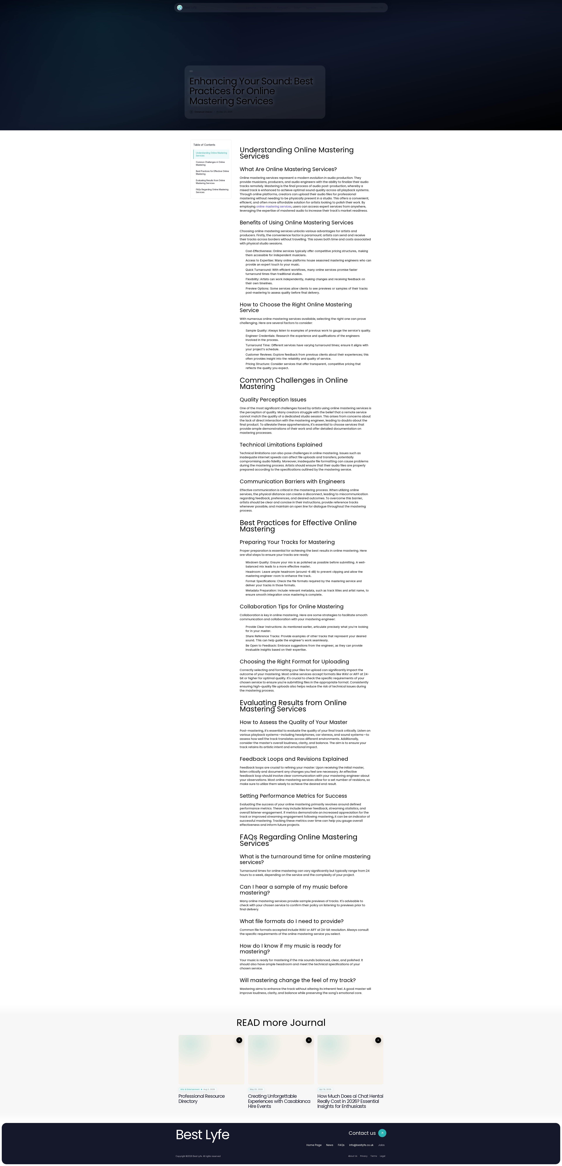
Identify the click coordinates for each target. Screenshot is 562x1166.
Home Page (314, 1145)
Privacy (363, 1156)
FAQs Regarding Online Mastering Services (212, 190)
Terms (373, 1156)
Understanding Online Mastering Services (211, 154)
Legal (382, 1156)
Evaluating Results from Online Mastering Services (210, 181)
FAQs (341, 1145)
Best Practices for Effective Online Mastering (212, 172)
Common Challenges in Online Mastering (210, 163)
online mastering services (274, 206)
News (329, 1145)
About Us (352, 1156)
